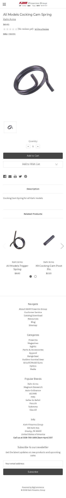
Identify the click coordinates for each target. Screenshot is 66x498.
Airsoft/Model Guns (33, 362)
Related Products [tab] (33, 214)
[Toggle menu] (4, 4)
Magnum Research (33, 387)
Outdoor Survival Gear (33, 359)
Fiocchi (33, 403)
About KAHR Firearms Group (33, 309)
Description (33, 188)
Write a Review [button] (42, 29)
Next (62, 246)
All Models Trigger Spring (17, 267)
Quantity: (33, 141)
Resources (33, 319)
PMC (33, 397)
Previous (4, 246)
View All (33, 410)
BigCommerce (38, 487)
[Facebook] (4, 176)
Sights (33, 346)
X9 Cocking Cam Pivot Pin (49, 267)
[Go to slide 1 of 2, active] (30, 276)
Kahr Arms (33, 384)
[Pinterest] (25, 176)
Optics (33, 366)
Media (33, 369)
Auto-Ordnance (33, 390)
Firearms (33, 340)
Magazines (33, 343)
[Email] (10, 176)
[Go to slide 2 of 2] (35, 276)
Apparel (33, 353)
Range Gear (33, 356)
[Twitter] (20, 176)
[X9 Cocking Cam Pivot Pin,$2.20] (48, 240)
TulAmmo (33, 406)
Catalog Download (33, 315)
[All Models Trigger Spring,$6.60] (17, 240)
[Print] (15, 176)
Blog (33, 322)
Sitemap (33, 325)
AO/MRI (33, 393)
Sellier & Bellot (33, 400)
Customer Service (33, 312)
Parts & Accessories (33, 349)
